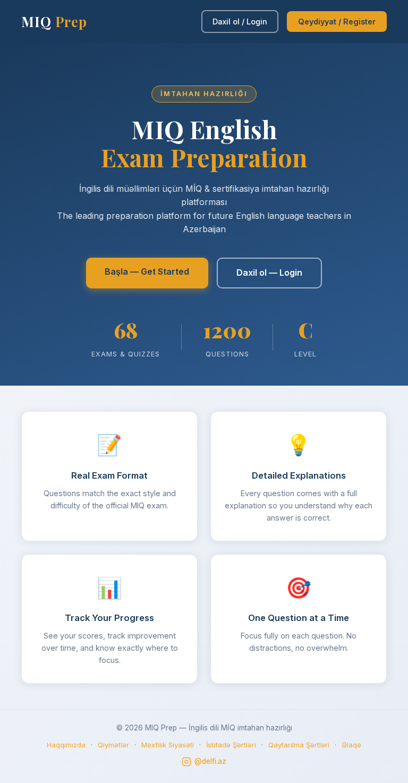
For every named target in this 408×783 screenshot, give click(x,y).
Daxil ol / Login (239, 21)
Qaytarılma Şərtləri (298, 745)
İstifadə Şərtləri (231, 745)
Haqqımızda (66, 745)
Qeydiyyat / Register (337, 21)
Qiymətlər (113, 745)
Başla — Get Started (147, 271)
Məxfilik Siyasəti (167, 745)
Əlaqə (351, 745)
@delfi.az (210, 761)
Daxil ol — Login (269, 272)
